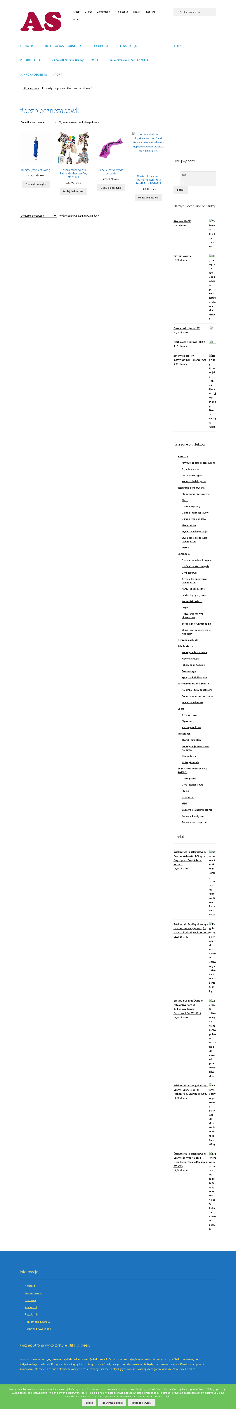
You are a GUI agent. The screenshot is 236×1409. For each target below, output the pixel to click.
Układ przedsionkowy (194, 519)
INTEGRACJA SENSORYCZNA (63, 46)
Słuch (185, 500)
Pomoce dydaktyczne (194, 481)
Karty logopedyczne (193, 588)
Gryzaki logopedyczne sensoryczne (194, 580)
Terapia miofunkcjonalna (196, 623)
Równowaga (189, 671)
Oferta (88, 11)
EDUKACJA (27, 46)
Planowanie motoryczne (196, 494)
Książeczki (188, 797)
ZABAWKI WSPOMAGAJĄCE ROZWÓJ (75, 60)
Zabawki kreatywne (193, 816)
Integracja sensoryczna (191, 487)
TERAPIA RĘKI (129, 46)
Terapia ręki (184, 733)
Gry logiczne (189, 778)
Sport (181, 708)
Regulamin (32, 1314)
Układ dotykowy (191, 506)
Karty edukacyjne (192, 475)
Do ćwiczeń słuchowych (195, 566)
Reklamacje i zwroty (37, 1321)
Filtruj (180, 189)
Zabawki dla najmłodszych (197, 809)
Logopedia (184, 553)
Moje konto (122, 11)
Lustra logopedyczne (194, 595)
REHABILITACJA (30, 60)
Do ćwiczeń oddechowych (196, 560)
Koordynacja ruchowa (194, 652)
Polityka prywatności (38, 1328)
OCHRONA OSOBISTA (33, 74)
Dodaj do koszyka (36, 184)
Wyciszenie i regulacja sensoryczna (194, 539)
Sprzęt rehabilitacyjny (194, 677)
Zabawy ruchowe (191, 727)
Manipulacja (189, 756)
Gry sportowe (189, 715)
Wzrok (185, 547)
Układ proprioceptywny (195, 512)
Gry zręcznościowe (192, 784)
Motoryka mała (190, 762)
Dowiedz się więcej (141, 1402)
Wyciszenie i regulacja (194, 531)
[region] (194, 127)
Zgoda (89, 1402)
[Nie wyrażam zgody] (231, 1396)
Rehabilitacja (185, 646)
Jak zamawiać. (34, 1293)
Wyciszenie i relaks (192, 702)
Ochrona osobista (188, 640)
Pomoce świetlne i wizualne (197, 696)
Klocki (185, 791)
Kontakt (150, 11)
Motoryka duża (190, 658)
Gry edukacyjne (190, 469)
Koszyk (137, 11)
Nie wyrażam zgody (112, 1402)
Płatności (31, 1307)
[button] (179, 127)
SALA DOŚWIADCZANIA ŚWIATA (129, 60)
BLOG (76, 19)
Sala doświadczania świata (193, 683)
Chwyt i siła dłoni (192, 740)
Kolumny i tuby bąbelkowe (197, 689)
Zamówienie (104, 11)
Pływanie (187, 721)
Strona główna (31, 88)
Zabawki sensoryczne (194, 822)
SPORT (57, 74)
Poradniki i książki (192, 601)
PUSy (185, 607)
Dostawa (30, 1300)
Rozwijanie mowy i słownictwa (192, 615)
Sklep (76, 11)
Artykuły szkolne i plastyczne (198, 462)
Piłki (184, 803)
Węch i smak (189, 525)
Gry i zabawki (189, 572)
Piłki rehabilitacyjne (193, 665)
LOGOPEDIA (100, 46)
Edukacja (183, 456)
